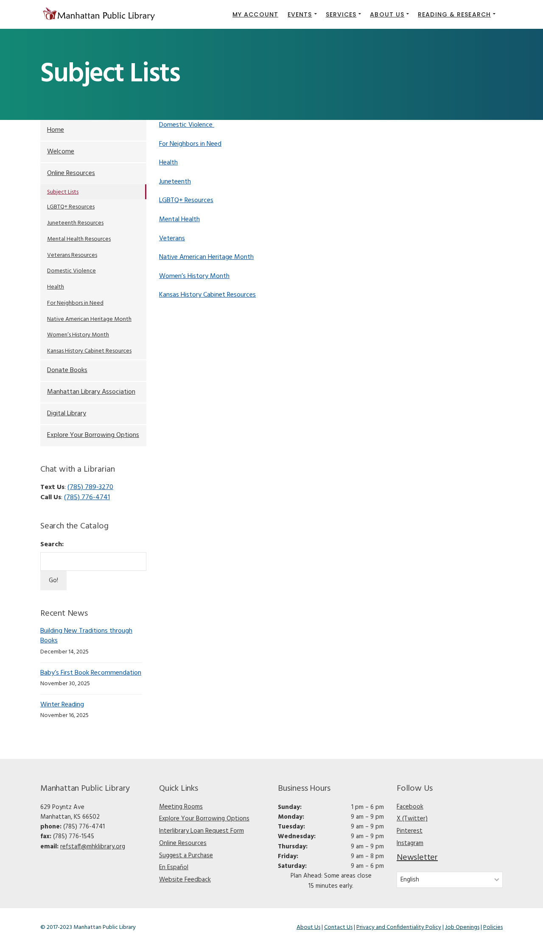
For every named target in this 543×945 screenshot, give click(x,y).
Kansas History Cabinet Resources (207, 294)
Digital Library (66, 413)
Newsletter (417, 857)
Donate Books (67, 370)
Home (55, 130)
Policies (493, 927)
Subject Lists (62, 192)
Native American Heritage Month (206, 257)
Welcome (60, 151)
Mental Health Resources (79, 239)
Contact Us (338, 927)
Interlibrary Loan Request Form (201, 831)
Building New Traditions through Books (86, 635)
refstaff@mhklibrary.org (92, 847)
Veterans (172, 238)
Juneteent (173, 181)
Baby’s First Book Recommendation (90, 672)
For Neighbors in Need (190, 144)
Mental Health (179, 219)
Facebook (410, 807)
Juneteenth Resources (75, 223)
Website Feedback (185, 880)
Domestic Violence (186, 125)
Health (168, 162)
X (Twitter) (412, 819)
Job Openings (462, 927)
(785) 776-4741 (87, 497)
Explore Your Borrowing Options (93, 435)
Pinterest (410, 831)
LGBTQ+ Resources (186, 200)
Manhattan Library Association (91, 391)
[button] (302, 14)
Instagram (410, 843)
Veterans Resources (72, 255)
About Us (308, 927)
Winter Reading (62, 704)
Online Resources (71, 173)
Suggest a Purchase (186, 855)
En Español (173, 867)
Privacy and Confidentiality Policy (398, 927)
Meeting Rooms (181, 807)
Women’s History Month (194, 276)
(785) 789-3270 (90, 487)
